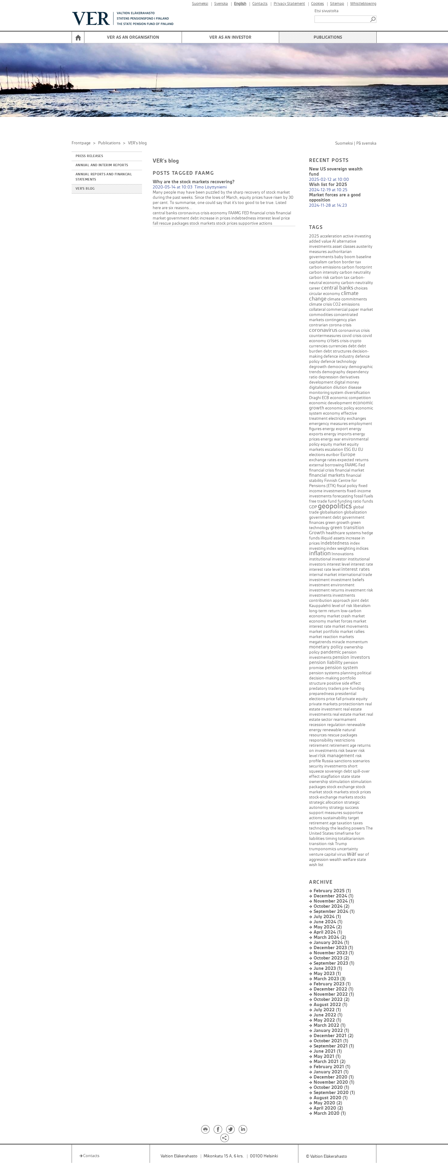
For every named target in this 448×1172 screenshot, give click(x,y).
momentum (357, 642)
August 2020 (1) (331, 1097)
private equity (355, 699)
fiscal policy (347, 485)
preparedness (321, 693)
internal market (323, 574)
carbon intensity (324, 272)
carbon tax (340, 277)
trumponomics (322, 849)
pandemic (331, 652)
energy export (335, 428)
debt (352, 346)
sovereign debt (338, 771)
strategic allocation (326, 802)
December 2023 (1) (333, 947)
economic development (330, 403)
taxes (358, 823)
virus (341, 854)
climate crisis (320, 304)
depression (328, 377)
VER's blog (85, 189)
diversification (357, 392)
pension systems (324, 673)
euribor (333, 454)
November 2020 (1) (334, 1082)
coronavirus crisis (354, 330)
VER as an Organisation (133, 37)
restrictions (344, 740)
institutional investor (328, 559)
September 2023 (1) (334, 963)
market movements (350, 626)
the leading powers (347, 828)
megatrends (320, 642)
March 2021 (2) (330, 1061)
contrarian (318, 325)
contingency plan (340, 320)
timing (331, 838)
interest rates (355, 569)
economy (218, 213)
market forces (339, 621)
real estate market (348, 714)
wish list (316, 864)
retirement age (342, 745)
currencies (338, 346)
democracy (338, 366)
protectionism (351, 704)
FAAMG (234, 213)
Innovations (343, 554)
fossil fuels (363, 496)
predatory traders (325, 688)
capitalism (318, 262)
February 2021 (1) (332, 1066)
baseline (363, 256)
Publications (328, 37)
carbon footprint (357, 267)
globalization (355, 512)
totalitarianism (351, 838)
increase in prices (215, 218)
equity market (333, 444)
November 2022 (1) (334, 994)
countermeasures (325, 335)
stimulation (339, 781)
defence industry (338, 356)
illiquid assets (333, 538)
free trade (318, 501)
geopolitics (335, 506)
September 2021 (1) (334, 1046)
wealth (335, 859)
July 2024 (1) (327, 916)
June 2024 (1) (328, 922)
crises (333, 340)
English (240, 4)
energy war (331, 439)
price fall (333, 699)
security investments (328, 766)
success (352, 807)
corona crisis (340, 325)
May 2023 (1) (327, 973)
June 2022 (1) (328, 1015)
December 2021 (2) (334, 1035)
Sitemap (337, 4)
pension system (341, 667)
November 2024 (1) (334, 901)
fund (332, 501)
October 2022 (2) (332, 999)
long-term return (324, 611)
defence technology (339, 361)
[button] (373, 19)
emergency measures (328, 423)
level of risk (342, 605)
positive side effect (344, 683)
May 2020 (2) (328, 1103)
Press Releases (89, 156)
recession (317, 724)
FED (245, 213)
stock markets (202, 223)
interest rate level (324, 569)
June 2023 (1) (328, 968)
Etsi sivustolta (327, 11)
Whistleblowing (363, 4)
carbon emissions (325, 267)
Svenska (221, 4)
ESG (347, 449)
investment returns (326, 590)
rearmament (344, 719)
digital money (346, 382)
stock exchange (341, 786)
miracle (338, 642)
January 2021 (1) (331, 1072)
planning (348, 673)
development (321, 382)
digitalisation (320, 387)
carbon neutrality (355, 272)
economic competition (350, 397)
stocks (360, 797)
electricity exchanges (347, 418)
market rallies (352, 631)
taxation (344, 823)
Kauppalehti (320, 605)
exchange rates (322, 460)
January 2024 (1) (331, 942)
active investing (357, 236)
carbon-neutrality (357, 282)
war (352, 854)
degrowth (318, 366)
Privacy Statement (289, 4)
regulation (336, 724)
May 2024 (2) (328, 927)
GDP (313, 507)
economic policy (339, 408)
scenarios (361, 761)
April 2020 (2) (328, 1108)
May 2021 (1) (327, 1056)
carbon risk (319, 277)
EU (354, 449)
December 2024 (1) (334, 896)
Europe (347, 454)
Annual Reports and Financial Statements (104, 177)
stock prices (226, 223)
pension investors (351, 657)
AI (334, 241)
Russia (327, 761)
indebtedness (243, 218)
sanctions (343, 761)
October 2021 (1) (331, 1041)
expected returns (352, 460)
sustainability (335, 818)
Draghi (315, 397)
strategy (336, 807)
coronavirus (189, 213)
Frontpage (81, 143)
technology (319, 828)
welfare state (354, 859)
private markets (323, 704)
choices (361, 288)
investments (320, 595)
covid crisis (351, 335)
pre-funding (353, 688)
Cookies (317, 4)
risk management (336, 755)
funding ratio (349, 501)
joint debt (360, 600)
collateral (317, 309)
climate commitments (347, 299)
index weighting (340, 548)
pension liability (326, 662)
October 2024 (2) (332, 906)
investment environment (331, 585)
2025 (314, 236)
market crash (339, 616)
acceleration (331, 236)
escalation (334, 449)
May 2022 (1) (327, 1020)
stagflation (330, 776)
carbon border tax (344, 262)
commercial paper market (349, 309)
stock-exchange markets (331, 797)
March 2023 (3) (330, 978)
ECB (325, 397)
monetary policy (326, 647)
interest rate (362, 564)
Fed (361, 465)
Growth (317, 532)
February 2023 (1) (332, 984)
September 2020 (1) (334, 1092)
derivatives (349, 377)
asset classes (343, 246)
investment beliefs (347, 579)
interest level (268, 218)
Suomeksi (200, 4)
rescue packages (174, 223)
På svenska (366, 143)
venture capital (322, 854)
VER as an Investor (230, 37)
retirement (319, 745)
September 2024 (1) (334, 911)
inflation (320, 553)
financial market (349, 470)
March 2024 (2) (330, 937)
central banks (165, 213)
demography (333, 372)
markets (346, 636)
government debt (183, 218)
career (314, 288)
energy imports (338, 434)
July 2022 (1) (327, 1009)
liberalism (362, 605)
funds (367, 501)
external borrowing (326, 465)
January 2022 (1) (331, 1030)
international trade (355, 574)
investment (319, 579)
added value (320, 241)
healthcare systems (343, 533)
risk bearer (347, 750)
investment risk (359, 590)
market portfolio (324, 631)
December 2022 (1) (334, 989)
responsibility (321, 740)
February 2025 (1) (332, 890)
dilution (340, 387)
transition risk (321, 843)
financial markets (327, 475)
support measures (325, 812)
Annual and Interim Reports (102, 165)
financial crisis (262, 213)
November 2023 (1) (334, 953)
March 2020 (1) (330, 1113)
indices (362, 548)
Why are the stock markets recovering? (194, 181)
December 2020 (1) (334, 1077)
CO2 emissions (346, 304)
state (345, 776)
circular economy (324, 293)
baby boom (344, 256)
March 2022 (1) (330, 1025)
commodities (321, 314)
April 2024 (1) (328, 932)
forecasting (342, 496)
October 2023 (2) (331, 958)
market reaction (323, 636)
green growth (337, 522)
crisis (205, 213)
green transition (347, 527)
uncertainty (347, 849)
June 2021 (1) (328, 1051)
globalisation (331, 512)
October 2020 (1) (331, 1087)
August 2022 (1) (330, 1004)
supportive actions (255, 223)
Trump (341, 843)
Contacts (260, 4)
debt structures (337, 351)
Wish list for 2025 (328, 184)
